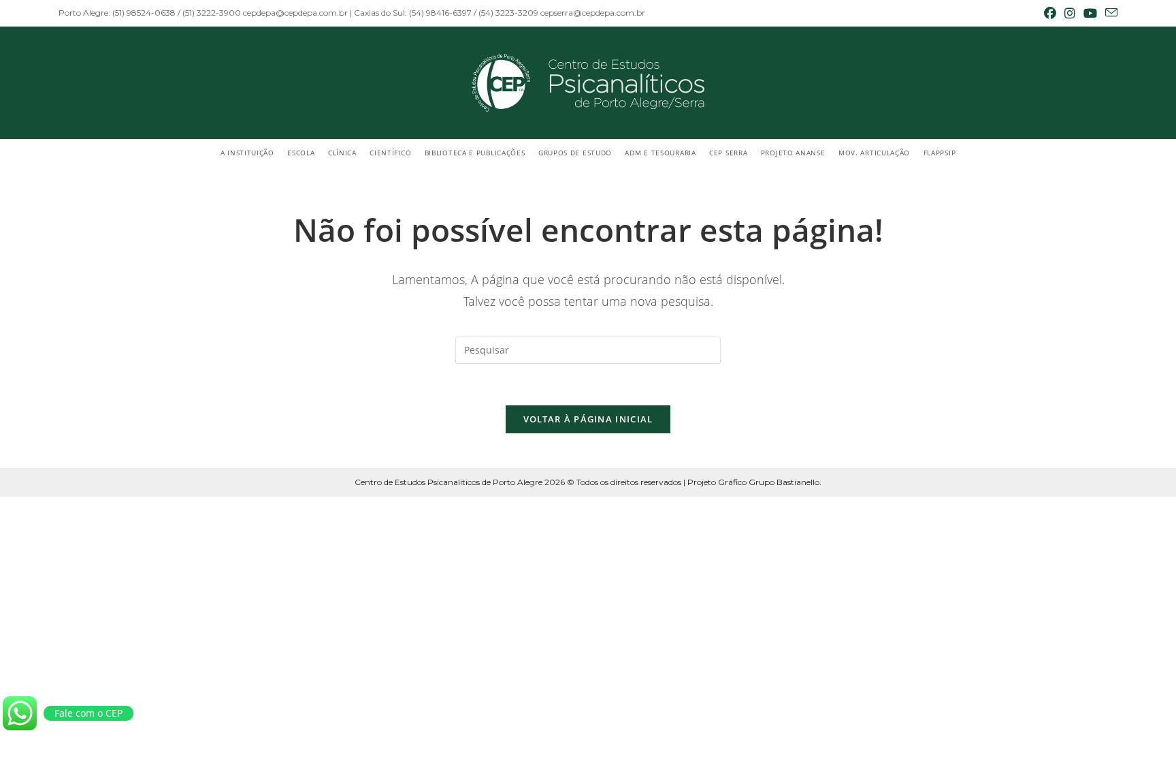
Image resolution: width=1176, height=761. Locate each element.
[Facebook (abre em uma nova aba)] (1050, 13)
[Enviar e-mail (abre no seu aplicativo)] (1109, 13)
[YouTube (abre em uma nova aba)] (1090, 13)
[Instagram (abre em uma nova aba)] (1069, 13)
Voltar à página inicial (588, 419)
